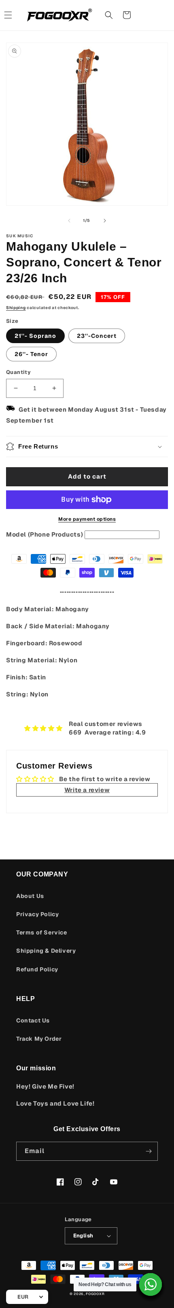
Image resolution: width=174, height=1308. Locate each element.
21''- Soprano (35, 335)
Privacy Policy (37, 914)
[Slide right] (105, 221)
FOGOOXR (95, 1294)
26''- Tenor (31, 354)
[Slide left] (69, 221)
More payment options (87, 519)
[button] (109, 15)
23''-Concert (97, 335)
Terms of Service (41, 932)
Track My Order (39, 1038)
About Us (30, 896)
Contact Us (33, 1020)
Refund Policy (37, 969)
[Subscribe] (148, 1151)
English (83, 1235)
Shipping (16, 307)
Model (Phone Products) (44, 534)
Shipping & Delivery (46, 950)
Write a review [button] (87, 790)
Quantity (18, 372)
